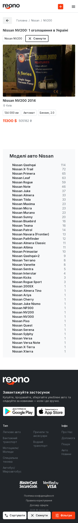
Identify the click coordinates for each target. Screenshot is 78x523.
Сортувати (17, 515)
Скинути (39, 38)
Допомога (68, 438)
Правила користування (39, 500)
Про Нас (67, 432)
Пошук (66, 444)
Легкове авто (12, 432)
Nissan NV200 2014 (19, 101)
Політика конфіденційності (39, 495)
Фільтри (66, 515)
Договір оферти (39, 505)
